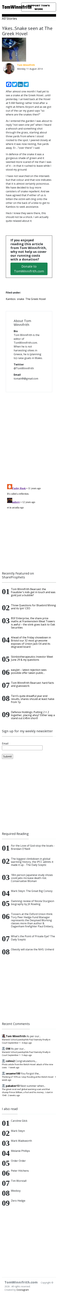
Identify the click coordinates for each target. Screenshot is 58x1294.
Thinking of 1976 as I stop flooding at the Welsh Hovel (27, 1076)
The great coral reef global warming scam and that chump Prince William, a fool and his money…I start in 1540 (27, 1092)
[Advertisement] (29, 795)
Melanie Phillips (20, 1151)
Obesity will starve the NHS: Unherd (32, 949)
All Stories (9, 18)
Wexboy (16, 1190)
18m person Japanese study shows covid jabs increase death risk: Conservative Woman (32, 878)
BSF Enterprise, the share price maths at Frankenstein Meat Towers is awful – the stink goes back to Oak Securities (33, 622)
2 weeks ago (14, 1095)
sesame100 (13, 1073)
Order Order (18, 1161)
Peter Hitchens (20, 1170)
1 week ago (13, 1067)
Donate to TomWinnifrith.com (29, 268)
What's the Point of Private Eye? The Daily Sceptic (33, 938)
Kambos (11, 299)
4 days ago (27, 1042)
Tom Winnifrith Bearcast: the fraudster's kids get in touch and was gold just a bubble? (33, 592)
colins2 (10, 1061)
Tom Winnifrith (16, 1036)
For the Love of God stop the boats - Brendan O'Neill (33, 847)
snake (20, 299)
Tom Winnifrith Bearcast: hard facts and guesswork (32, 684)
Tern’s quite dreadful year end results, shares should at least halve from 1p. (32, 699)
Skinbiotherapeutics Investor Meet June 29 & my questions (32, 658)
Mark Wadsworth (21, 1141)
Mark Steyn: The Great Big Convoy (32, 891)
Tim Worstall (18, 1181)
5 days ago (27, 1055)
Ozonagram (22, 1289)
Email (5, 743)
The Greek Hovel (35, 299)
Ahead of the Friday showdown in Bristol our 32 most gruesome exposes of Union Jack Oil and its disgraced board (31, 642)
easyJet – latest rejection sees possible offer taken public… (29, 671)
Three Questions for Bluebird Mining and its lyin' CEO (33, 607)
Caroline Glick (19, 1121)
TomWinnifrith (9, 7)
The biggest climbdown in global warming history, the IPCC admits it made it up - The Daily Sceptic (32, 862)
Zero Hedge (18, 1200)
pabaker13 (12, 1086)
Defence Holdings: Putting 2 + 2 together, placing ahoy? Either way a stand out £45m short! (33, 715)
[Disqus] (29, 436)
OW (8, 1048)
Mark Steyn (18, 1131)
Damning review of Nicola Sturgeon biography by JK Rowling (32, 902)
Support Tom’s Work (39, 7)
